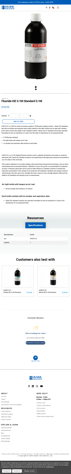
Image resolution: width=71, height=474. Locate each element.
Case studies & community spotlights (11, 404)
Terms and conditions (10, 454)
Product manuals (6, 419)
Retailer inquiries (41, 413)
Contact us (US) (41, 402)
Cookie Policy (50, 467)
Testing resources (6, 430)
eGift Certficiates (5, 441)
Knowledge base (5, 436)
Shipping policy (41, 411)
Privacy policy (26, 454)
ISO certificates (5, 402)
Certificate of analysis (7, 414)
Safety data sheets (6, 416)
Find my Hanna (41, 408)
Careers (3, 399)
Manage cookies (29, 471)
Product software (5, 411)
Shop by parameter (6, 427)
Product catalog (5, 438)
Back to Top (35, 361)
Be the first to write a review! (35, 343)
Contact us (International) (44, 405)
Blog (2, 433)
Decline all (17, 471)
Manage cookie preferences (58, 454)
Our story (3, 396)
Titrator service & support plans (45, 416)
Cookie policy (39, 454)
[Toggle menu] (58, 7)
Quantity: (4, 116)
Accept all (7, 471)
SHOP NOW (49, 2)
